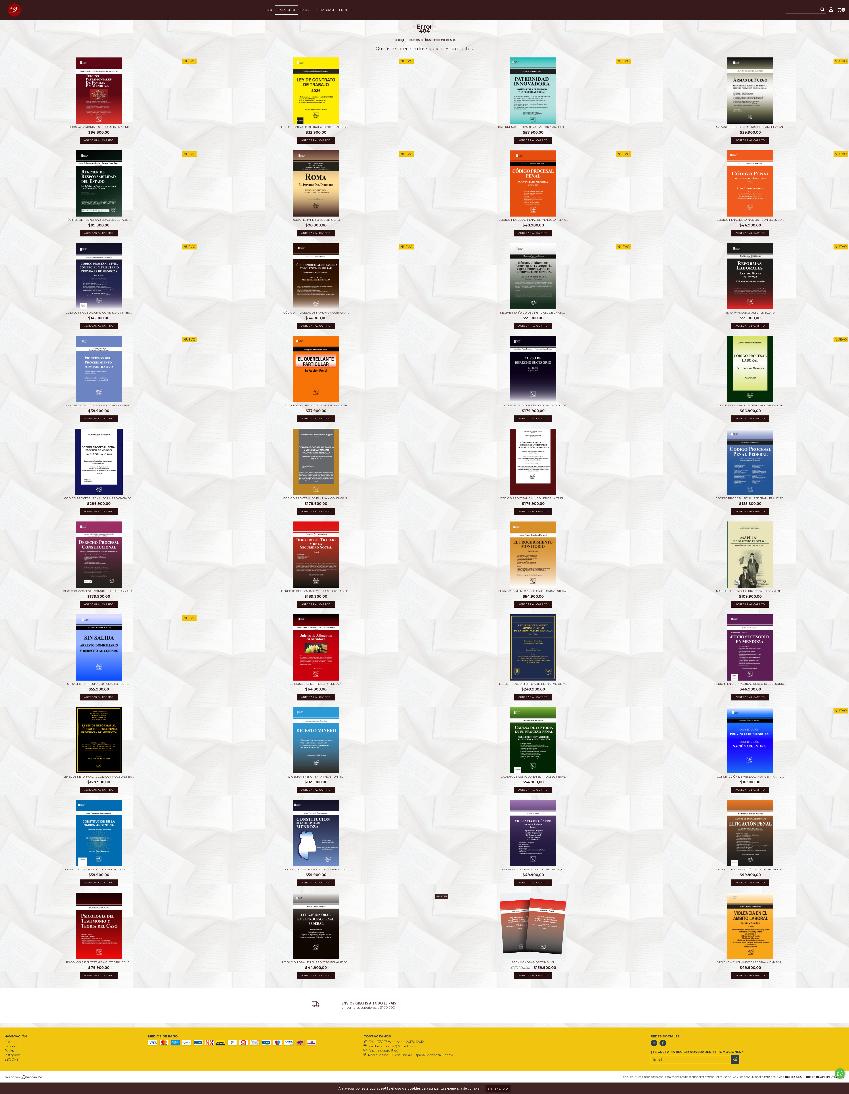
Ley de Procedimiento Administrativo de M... (533, 683)
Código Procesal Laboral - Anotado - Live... (750, 405)
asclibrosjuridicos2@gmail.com (392, 1046)
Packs (305, 9)
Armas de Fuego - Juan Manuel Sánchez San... (750, 127)
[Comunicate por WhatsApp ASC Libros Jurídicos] (840, 1073)
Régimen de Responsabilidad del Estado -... (98, 219)
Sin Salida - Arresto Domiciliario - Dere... (98, 683)
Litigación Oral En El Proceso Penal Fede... (316, 962)
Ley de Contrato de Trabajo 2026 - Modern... (315, 127)
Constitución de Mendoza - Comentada (316, 869)
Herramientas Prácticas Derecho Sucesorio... (750, 683)
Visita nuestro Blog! (384, 1051)
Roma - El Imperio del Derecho (316, 219)
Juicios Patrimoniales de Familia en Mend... (98, 127)
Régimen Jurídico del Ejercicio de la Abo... (533, 312)
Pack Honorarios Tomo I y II (533, 962)
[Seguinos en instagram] (654, 1043)
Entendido (498, 1088)
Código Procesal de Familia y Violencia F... (316, 312)
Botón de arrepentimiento (825, 1077)
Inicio (267, 9)
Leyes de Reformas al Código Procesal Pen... (99, 776)
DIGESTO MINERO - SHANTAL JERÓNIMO (315, 776)
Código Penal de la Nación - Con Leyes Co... (750, 219)
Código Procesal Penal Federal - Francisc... (750, 498)
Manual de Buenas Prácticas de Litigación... (750, 869)
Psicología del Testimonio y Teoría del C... (99, 962)
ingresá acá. (793, 1077)
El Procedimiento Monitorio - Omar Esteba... (533, 591)
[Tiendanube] (23, 1078)
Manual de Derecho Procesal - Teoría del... (750, 591)
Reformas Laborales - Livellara (750, 312)
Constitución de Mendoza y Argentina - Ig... (750, 776)
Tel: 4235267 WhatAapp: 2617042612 (396, 1042)
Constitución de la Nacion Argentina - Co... (98, 869)
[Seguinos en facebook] (663, 1043)
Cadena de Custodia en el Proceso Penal (533, 776)
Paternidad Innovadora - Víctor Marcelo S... (533, 127)
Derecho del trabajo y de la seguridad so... (315, 591)
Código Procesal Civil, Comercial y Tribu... (99, 312)
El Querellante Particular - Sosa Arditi (316, 405)
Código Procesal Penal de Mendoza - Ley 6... (533, 219)
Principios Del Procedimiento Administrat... (99, 405)
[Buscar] (822, 10)
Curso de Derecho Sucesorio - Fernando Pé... (533, 405)
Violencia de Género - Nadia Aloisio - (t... (533, 869)
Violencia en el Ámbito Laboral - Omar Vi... (750, 962)
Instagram (325, 9)
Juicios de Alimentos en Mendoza (316, 683)
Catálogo (286, 9)
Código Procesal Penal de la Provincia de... (99, 498)
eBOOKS (345, 9)
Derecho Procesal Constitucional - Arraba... (98, 591)
